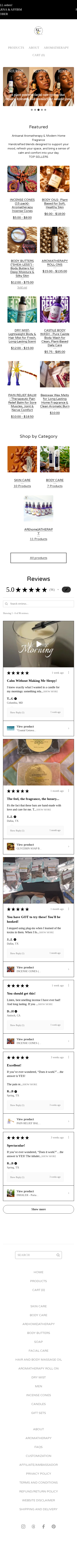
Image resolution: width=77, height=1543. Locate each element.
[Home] (39, 31)
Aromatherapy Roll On (38, 1368)
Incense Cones (38, 1395)
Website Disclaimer (38, 1500)
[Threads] (33, 1526)
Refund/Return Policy (38, 1491)
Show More (50, 691)
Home (38, 1272)
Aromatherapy (56, 47)
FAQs (38, 1447)
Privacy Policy (38, 1474)
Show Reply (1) (17, 712)
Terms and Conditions (38, 1482)
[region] (38, 9)
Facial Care (38, 1351)
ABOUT (34, 47)
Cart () (39, 55)
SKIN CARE (38, 1306)
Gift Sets (38, 1413)
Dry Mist (38, 1377)
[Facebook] (43, 1526)
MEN (38, 1386)
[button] (58, 589)
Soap (38, 1342)
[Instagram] (23, 1526)
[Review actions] (68, 672)
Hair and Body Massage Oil (38, 1360)
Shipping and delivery (38, 1509)
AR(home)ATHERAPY (38, 1324)
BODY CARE (38, 1315)
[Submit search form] (58, 1255)
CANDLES (38, 1404)
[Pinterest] (54, 1526)
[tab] (32, 110)
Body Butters (38, 1333)
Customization (38, 1456)
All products (38, 558)
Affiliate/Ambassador (38, 1465)
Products (16, 47)
